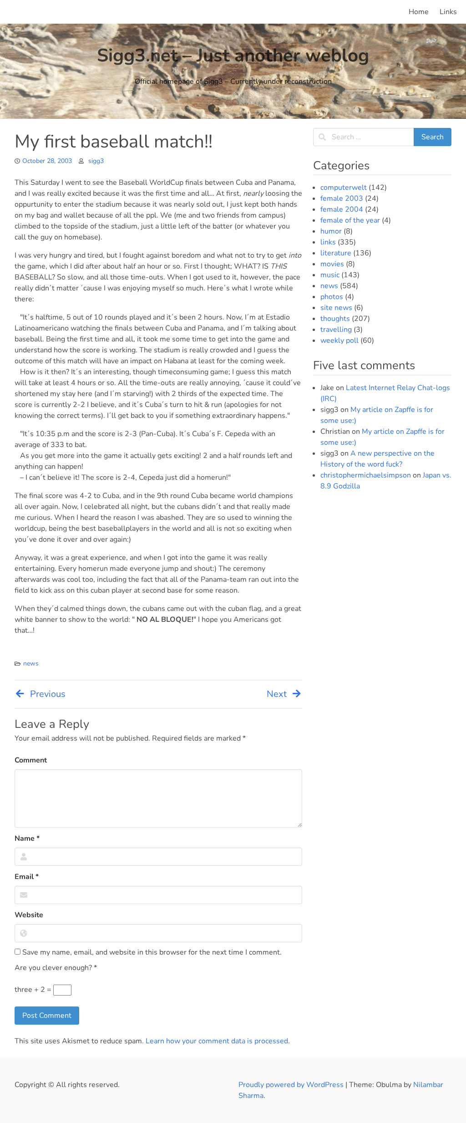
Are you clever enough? (56, 968)
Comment (31, 760)
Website (29, 915)
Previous (48, 694)
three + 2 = (34, 990)
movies (332, 264)
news (31, 663)
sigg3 (96, 161)
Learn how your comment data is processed (217, 1041)
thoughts (335, 319)
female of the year (350, 220)
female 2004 (341, 209)
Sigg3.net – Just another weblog (233, 55)
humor (331, 231)
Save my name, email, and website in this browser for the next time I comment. (151, 952)
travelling (336, 330)
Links (448, 12)
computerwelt (343, 188)
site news (336, 308)
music (329, 275)
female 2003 (341, 198)
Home (419, 12)
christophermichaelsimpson (365, 475)
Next (277, 694)
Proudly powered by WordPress (291, 1085)
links (328, 242)
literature (335, 253)
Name (27, 838)
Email (27, 877)
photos (331, 297)
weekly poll (339, 340)
